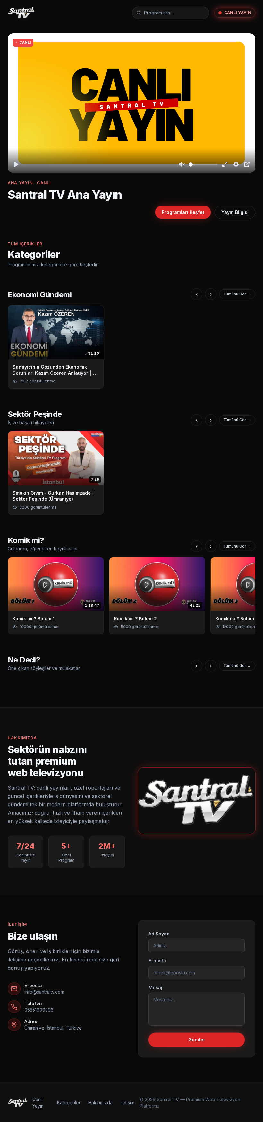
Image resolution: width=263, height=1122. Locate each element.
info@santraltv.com (44, 992)
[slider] (203, 165)
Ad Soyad (159, 933)
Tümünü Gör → (237, 294)
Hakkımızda (100, 1102)
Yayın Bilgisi (235, 212)
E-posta (157, 960)
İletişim (127, 1102)
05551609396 (39, 1009)
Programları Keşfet (183, 212)
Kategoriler (69, 1102)
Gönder (196, 1039)
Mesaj (155, 987)
